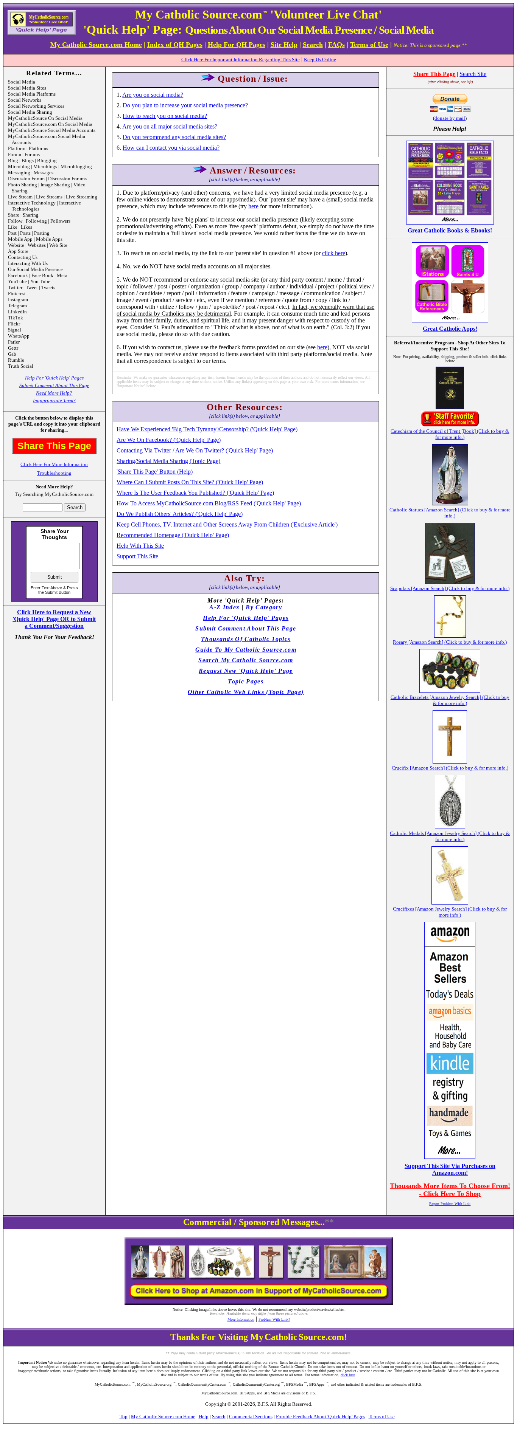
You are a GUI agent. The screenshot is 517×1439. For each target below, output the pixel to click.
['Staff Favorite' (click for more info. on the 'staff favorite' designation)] (450, 424)
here (253, 206)
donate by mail (449, 118)
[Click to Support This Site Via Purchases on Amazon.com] (449, 1157)
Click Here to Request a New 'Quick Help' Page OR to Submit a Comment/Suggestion (54, 619)
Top (124, 1416)
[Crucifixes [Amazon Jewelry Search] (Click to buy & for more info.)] (449, 902)
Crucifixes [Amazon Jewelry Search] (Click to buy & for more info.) (450, 912)
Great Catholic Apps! (450, 328)
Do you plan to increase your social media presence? (185, 105)
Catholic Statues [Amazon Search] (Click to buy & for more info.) (450, 513)
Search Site (472, 74)
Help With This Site (140, 545)
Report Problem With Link (449, 1204)
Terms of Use (382, 1416)
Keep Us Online (320, 59)
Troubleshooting (54, 473)
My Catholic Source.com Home (163, 1416)
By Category (264, 607)
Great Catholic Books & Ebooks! (450, 230)
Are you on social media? (152, 94)
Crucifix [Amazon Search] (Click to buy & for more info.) (450, 768)
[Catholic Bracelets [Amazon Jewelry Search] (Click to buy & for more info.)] (449, 691)
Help (204, 1416)
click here (333, 253)
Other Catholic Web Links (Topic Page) (246, 692)
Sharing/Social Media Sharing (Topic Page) (168, 461)
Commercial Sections (251, 1416)
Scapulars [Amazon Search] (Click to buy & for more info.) (449, 588)
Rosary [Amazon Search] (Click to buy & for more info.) (450, 642)
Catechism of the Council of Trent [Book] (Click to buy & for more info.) (450, 434)
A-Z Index (224, 607)
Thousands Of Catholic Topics (245, 639)
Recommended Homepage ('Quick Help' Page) (173, 535)
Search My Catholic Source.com (245, 660)
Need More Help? (54, 393)
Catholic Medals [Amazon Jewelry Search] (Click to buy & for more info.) (450, 836)
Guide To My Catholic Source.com (245, 649)
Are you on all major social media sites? (169, 126)
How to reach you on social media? (165, 116)
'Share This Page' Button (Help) (155, 471)
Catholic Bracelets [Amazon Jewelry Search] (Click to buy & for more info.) (450, 700)
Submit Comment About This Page (54, 385)
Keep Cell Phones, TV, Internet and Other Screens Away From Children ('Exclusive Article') (227, 524)
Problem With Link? (274, 1319)
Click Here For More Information (54, 464)
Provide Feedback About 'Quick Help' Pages (320, 1416)
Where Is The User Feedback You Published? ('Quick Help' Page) (195, 492)
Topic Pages (245, 681)
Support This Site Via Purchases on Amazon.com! (450, 1169)
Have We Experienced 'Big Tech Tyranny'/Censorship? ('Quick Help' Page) (207, 429)
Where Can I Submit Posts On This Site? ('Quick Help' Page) (190, 482)
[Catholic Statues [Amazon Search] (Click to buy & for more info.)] (450, 503)
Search (219, 1416)
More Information (240, 1319)
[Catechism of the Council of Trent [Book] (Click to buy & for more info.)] (450, 407)
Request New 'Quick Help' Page (246, 671)
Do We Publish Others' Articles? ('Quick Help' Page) (180, 514)
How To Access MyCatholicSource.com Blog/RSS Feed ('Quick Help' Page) (209, 503)
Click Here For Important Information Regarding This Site (240, 59)
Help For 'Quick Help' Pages (54, 378)
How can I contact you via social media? (171, 147)
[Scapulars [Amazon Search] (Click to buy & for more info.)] (450, 582)
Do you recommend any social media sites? (174, 137)
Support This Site (137, 556)
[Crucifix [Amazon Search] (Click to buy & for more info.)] (450, 761)
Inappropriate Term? (54, 400)
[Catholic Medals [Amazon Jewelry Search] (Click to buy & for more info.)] (450, 827)
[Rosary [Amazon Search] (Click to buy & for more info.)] (450, 635)
